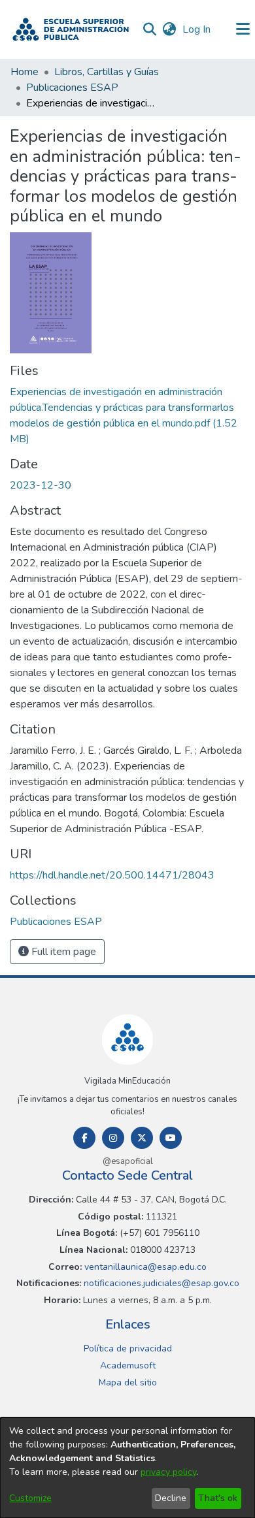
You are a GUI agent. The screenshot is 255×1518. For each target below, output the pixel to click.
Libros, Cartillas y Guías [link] (106, 72)
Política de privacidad (128, 1348)
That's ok (217, 1498)
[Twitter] (142, 1138)
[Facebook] (84, 1138)
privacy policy (168, 1472)
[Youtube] (171, 1138)
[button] (70, 29)
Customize (30, 1498)
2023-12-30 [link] (40, 485)
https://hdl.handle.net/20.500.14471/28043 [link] (112, 875)
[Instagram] (113, 1138)
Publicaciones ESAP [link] (72, 87)
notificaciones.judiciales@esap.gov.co (160, 1283)
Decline (170, 1498)
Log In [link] (197, 29)
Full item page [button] (62, 952)
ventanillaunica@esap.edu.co (144, 1267)
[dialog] (127, 1467)
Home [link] (24, 72)
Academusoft (128, 1365)
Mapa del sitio (128, 1382)
